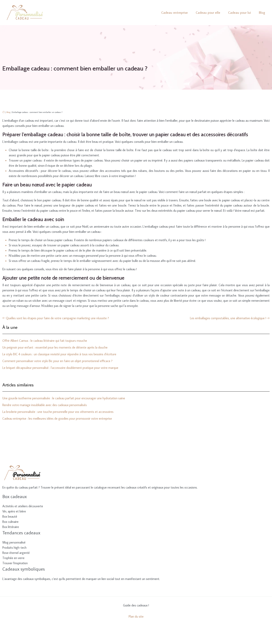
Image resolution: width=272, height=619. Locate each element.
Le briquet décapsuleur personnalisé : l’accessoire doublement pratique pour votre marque (60, 368)
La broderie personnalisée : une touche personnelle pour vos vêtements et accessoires (57, 412)
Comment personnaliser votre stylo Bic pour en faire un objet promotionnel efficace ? (57, 361)
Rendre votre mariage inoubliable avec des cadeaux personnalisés (44, 405)
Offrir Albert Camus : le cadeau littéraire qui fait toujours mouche (44, 341)
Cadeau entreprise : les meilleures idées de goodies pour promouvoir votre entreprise (57, 418)
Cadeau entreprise (174, 12)
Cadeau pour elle (208, 12)
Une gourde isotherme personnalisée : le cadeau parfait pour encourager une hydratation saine (63, 398)
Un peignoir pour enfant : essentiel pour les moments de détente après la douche (55, 347)
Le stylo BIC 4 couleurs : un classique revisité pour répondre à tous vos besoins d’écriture (59, 354)
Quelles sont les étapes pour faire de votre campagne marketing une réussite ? (57, 318)
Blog (262, 12)
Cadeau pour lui (239, 12)
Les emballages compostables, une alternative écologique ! (228, 318)
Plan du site (136, 616)
